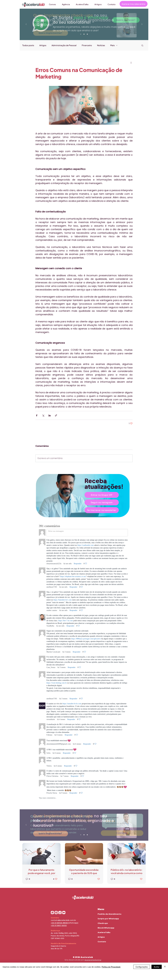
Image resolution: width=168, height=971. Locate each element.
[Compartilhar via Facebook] (36, 415)
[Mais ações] (131, 62)
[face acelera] (60, 912)
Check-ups (103, 923)
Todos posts (28, 45)
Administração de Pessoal (64, 45)
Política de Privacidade (111, 966)
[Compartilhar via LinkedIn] (49, 415)
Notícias (101, 45)
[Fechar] (164, 967)
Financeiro (87, 45)
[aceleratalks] (63, 912)
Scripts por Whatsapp (108, 918)
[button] (142, 45)
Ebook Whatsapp (106, 928)
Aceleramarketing (93, 960)
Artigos (42, 45)
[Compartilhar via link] (56, 415)
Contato (102, 941)
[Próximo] (142, 24)
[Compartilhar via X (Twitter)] (43, 415)
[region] (84, 495)
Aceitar (156, 966)
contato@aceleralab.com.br (63, 920)
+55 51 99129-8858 (59, 923)
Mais (112, 45)
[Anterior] (26, 24)
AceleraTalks (104, 932)
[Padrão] (80, 834)
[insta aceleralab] (56, 912)
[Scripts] (87, 34)
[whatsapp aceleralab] (52, 912)
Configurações (142, 966)
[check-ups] (80, 34)
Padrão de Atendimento (109, 914)
